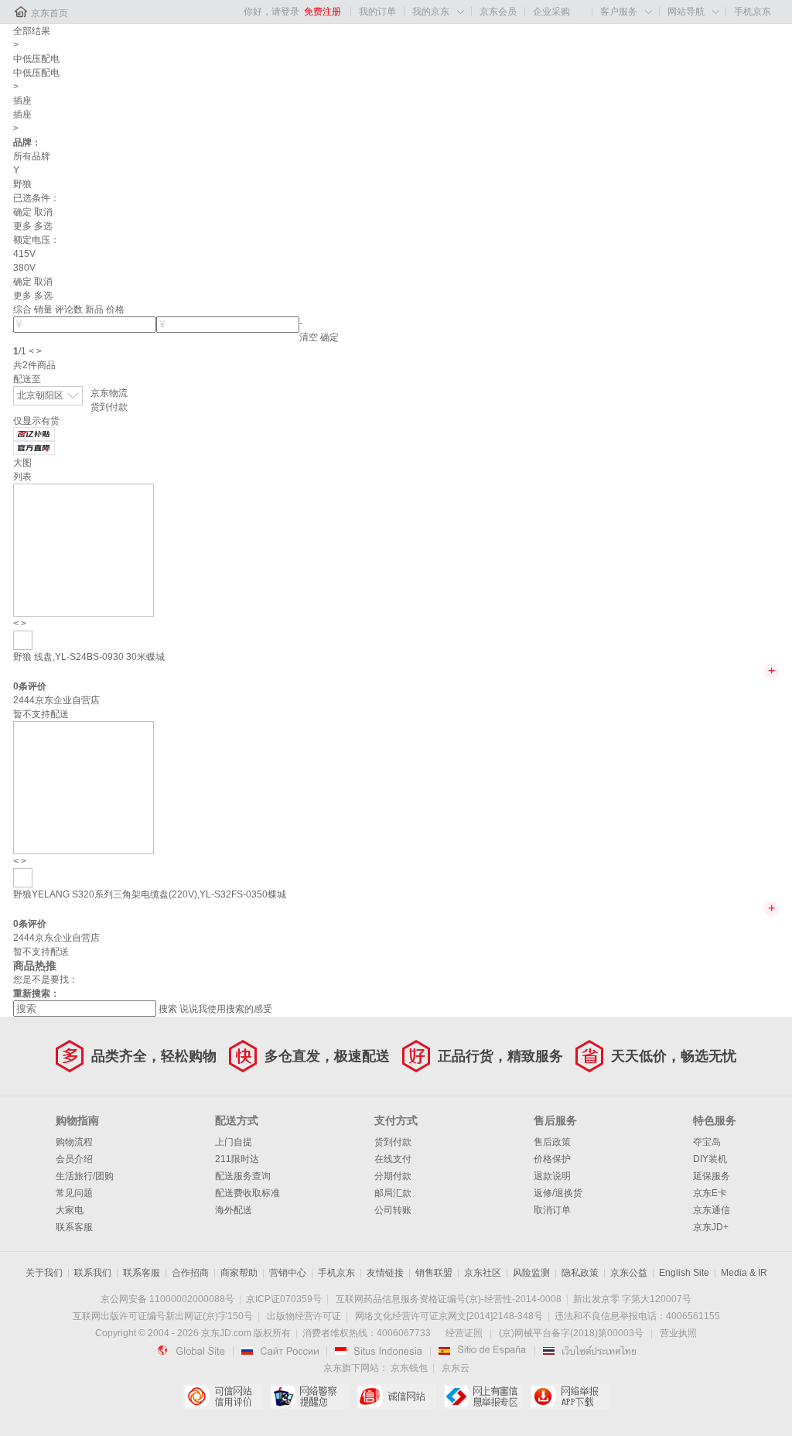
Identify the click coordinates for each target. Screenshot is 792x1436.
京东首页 (49, 13)
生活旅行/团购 (85, 1176)
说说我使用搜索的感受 (225, 1008)
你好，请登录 (271, 11)
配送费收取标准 (247, 1193)
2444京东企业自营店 (56, 700)
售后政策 (552, 1142)
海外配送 (233, 1210)
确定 (22, 212)
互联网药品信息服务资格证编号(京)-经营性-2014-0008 (449, 1299)
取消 (43, 212)
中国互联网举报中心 (483, 1396)
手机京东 (752, 11)
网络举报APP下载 (569, 1396)
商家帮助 (239, 1272)
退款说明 (552, 1176)
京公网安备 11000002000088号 (167, 1299)
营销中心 (287, 1272)
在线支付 (392, 1159)
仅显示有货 (36, 420)
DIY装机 (710, 1159)
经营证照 (464, 1333)
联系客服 (74, 1227)
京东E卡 (710, 1193)
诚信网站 (396, 1396)
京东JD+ (711, 1227)
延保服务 (711, 1176)
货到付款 (109, 407)
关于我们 (44, 1272)
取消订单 (552, 1210)
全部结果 (31, 31)
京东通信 (711, 1210)
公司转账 (392, 1210)
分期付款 (392, 1176)
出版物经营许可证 (304, 1316)
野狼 (22, 184)
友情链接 (385, 1272)
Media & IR (744, 1272)
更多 (22, 226)
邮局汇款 (392, 1193)
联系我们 (92, 1272)
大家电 (70, 1210)
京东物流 (109, 393)
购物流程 (74, 1142)
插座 (22, 100)
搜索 (168, 1008)
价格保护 (552, 1159)
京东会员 (498, 11)
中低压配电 (36, 58)
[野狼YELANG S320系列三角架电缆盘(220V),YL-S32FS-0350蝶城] (83, 786)
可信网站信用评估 (223, 1396)
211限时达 (237, 1159)
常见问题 (74, 1193)
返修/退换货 (558, 1193)
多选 (43, 226)
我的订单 (377, 11)
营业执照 (678, 1333)
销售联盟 (433, 1272)
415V (24, 253)
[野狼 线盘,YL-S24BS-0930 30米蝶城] (83, 549)
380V (24, 267)
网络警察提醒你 (310, 1396)
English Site (684, 1272)
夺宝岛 (707, 1142)
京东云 (455, 1367)
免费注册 (322, 11)
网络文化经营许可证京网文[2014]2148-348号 (449, 1316)
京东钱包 (409, 1367)
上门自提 (233, 1142)
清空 (308, 337)
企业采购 (551, 11)
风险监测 (531, 1272)
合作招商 (190, 1272)
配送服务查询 (243, 1176)
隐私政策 (580, 1272)
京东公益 (628, 1272)
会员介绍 (74, 1159)
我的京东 (430, 11)
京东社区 (482, 1272)
